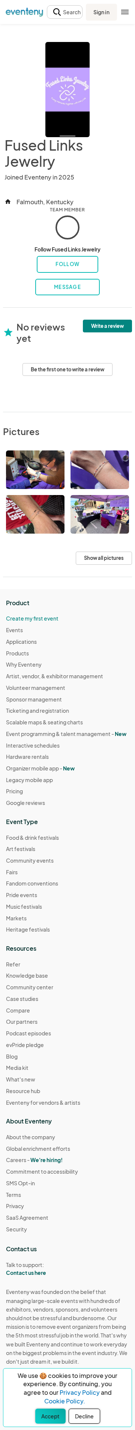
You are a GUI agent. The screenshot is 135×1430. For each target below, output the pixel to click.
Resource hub (23, 1090)
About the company (30, 1137)
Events (14, 630)
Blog (12, 1056)
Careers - (34, 1159)
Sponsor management (34, 699)
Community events (30, 860)
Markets (16, 918)
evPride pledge (25, 1044)
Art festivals (20, 848)
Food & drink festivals (32, 837)
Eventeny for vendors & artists (43, 1102)
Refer (13, 964)
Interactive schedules (33, 745)
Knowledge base (27, 975)
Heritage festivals (28, 929)
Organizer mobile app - (40, 768)
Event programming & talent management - (66, 733)
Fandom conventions (32, 883)
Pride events (21, 895)
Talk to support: (26, 1268)
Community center (29, 987)
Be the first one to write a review (67, 369)
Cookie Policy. (64, 1401)
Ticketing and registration (37, 710)
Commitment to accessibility (42, 1171)
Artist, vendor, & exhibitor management (54, 676)
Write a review (107, 326)
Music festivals (24, 906)
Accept (50, 1416)
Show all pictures (104, 558)
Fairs (12, 872)
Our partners (22, 1021)
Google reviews (25, 802)
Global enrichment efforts (38, 1148)
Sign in (101, 12)
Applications (21, 641)
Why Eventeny (24, 664)
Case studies (22, 998)
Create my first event (32, 618)
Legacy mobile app (29, 779)
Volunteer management (35, 687)
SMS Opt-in (20, 1183)
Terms (13, 1194)
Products (17, 653)
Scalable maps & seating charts (44, 722)
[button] (64, 12)
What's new (20, 1079)
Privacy (15, 1206)
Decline (84, 1416)
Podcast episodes (28, 1033)
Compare (18, 1010)
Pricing (14, 791)
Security (16, 1229)
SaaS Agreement (27, 1217)
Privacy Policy (80, 1392)
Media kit (17, 1067)
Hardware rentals (27, 756)
